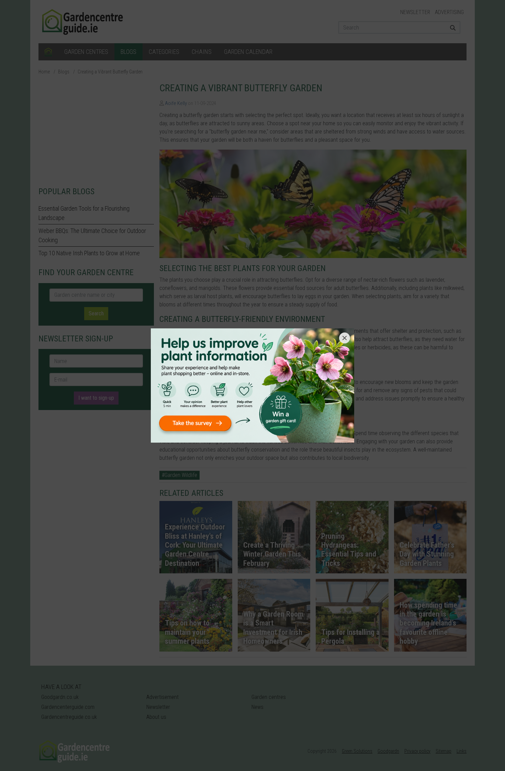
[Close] (344, 337)
